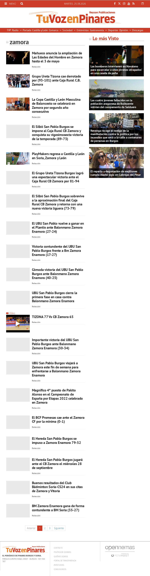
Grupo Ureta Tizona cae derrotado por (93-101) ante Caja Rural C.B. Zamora (56, 80)
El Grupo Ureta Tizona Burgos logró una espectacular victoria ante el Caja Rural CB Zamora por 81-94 (57, 177)
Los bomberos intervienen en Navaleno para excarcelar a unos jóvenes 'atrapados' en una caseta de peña (116, 69)
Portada (27, 30)
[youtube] (128, 3)
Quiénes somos (61, 556)
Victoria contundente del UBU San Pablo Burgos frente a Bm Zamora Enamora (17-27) (56, 250)
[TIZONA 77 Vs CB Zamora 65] (18, 324)
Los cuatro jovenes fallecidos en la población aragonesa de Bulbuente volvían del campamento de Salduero (113, 103)
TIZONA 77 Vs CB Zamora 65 (53, 317)
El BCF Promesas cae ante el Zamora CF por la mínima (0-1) (58, 419)
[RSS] (133, 3)
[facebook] (114, 3)
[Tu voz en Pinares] (75, 17)
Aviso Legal (59, 565)
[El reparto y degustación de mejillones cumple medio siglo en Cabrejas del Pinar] (116, 162)
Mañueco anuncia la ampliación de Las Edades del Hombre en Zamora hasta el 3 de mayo (57, 57)
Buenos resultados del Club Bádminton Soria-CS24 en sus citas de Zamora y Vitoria (57, 487)
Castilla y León (40, 30)
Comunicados (60, 569)
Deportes (113, 30)
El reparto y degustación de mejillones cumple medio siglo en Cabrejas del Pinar (116, 173)
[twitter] (119, 3)
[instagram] (124, 3)
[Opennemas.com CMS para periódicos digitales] (120, 551)
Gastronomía (97, 30)
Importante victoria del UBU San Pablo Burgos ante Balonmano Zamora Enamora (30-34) (55, 344)
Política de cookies (62, 552)
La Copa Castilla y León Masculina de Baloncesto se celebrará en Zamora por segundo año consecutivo (56, 105)
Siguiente (59, 528)
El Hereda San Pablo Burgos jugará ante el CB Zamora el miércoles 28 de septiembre (57, 463)
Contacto (58, 548)
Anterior (31, 528)
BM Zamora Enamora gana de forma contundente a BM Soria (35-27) (58, 508)
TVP (9, 30)
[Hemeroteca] (143, 3)
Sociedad (67, 30)
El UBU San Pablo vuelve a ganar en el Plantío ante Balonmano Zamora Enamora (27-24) (58, 227)
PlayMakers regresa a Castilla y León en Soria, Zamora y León (58, 156)
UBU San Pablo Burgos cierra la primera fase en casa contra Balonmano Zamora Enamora (54, 297)
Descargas (137, 30)
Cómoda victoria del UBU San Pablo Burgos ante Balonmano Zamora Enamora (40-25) (57, 273)
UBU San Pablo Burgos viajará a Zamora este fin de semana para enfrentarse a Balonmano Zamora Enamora (56, 369)
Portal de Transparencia (65, 560)
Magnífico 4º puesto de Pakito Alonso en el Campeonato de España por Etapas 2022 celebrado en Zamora (57, 396)
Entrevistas (83, 30)
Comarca (54, 30)
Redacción (36, 66)
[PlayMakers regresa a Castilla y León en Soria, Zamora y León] (18, 158)
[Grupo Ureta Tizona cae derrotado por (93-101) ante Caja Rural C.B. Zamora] (18, 81)
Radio (15, 30)
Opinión (124, 30)
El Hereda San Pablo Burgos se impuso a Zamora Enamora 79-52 (56, 440)
